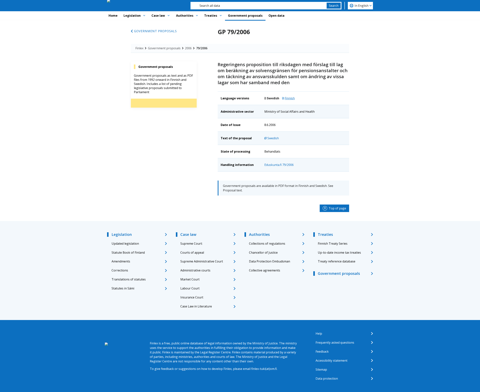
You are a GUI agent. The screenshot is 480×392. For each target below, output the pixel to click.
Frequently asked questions (335, 342)
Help (319, 333)
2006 (188, 48)
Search (333, 6)
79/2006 (201, 48)
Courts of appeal (192, 252)
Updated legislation (125, 243)
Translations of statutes (129, 279)
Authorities (184, 15)
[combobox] (258, 5)
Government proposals (245, 15)
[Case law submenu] (168, 15)
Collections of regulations (267, 243)
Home (113, 15)
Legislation (132, 15)
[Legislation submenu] (144, 15)
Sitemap (321, 369)
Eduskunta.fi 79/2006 (279, 165)
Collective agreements (264, 270)
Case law (158, 15)
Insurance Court (191, 297)
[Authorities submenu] (197, 15)
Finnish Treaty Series (332, 243)
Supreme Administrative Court (201, 261)
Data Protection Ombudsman (269, 261)
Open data (276, 15)
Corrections (120, 270)
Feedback (322, 351)
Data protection (327, 378)
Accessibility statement (331, 360)
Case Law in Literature (196, 306)
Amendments (121, 261)
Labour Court (190, 288)
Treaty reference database (336, 261)
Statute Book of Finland (128, 252)
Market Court (190, 279)
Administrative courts (195, 270)
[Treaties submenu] (221, 15)
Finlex (139, 48)
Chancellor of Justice (263, 252)
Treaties (210, 15)
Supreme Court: (191, 243)
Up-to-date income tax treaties (339, 252)
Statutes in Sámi (123, 288)
